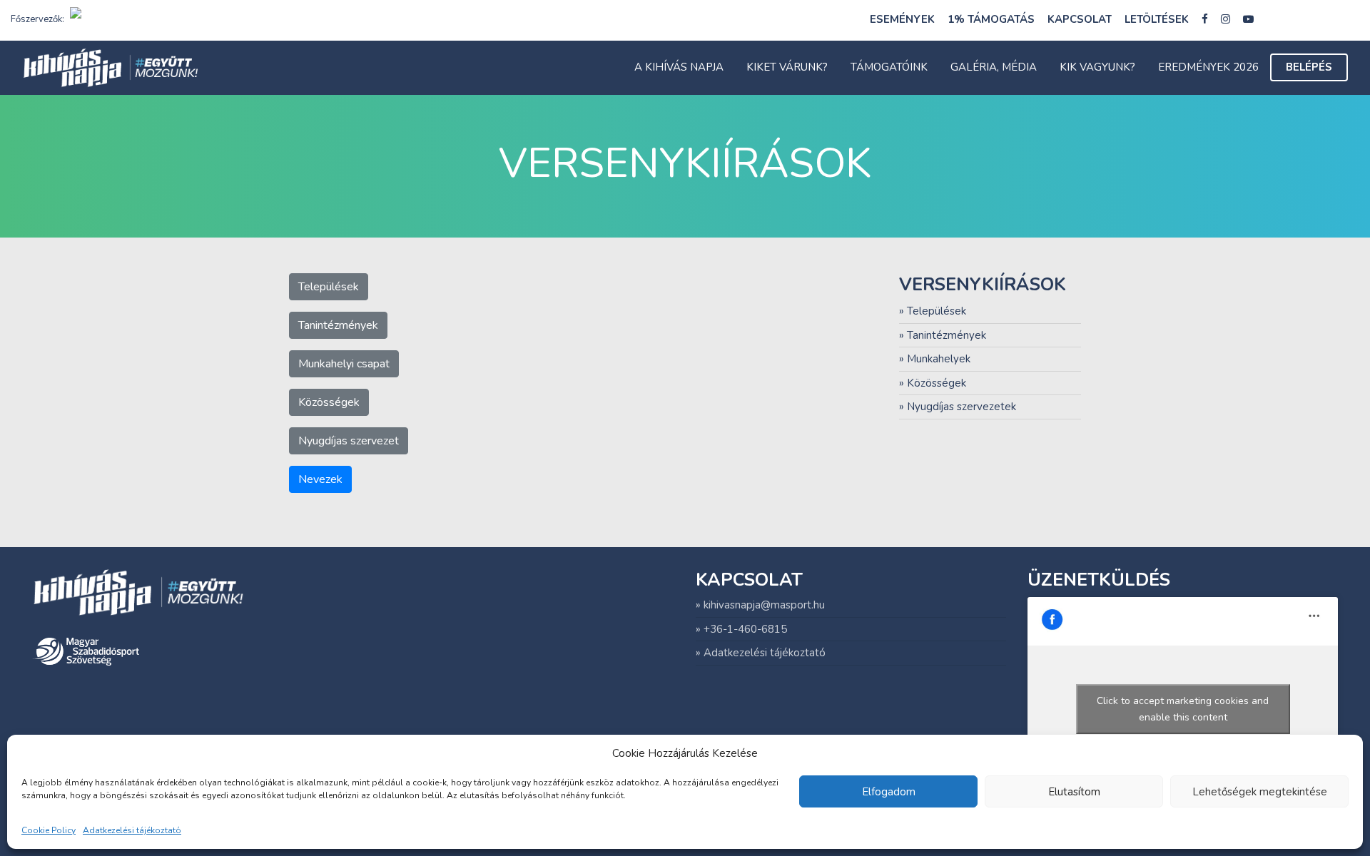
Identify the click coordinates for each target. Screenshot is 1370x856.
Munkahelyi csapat (344, 364)
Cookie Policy (48, 831)
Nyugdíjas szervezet (348, 441)
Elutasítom (1074, 792)
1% (991, 19)
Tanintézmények (338, 325)
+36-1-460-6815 (745, 629)
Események (902, 19)
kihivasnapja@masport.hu (764, 605)
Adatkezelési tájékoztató (132, 831)
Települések (328, 287)
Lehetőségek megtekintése (1259, 792)
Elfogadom (888, 792)
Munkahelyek (938, 359)
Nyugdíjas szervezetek (961, 406)
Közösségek (329, 402)
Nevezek (320, 479)
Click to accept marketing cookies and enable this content (1183, 709)
